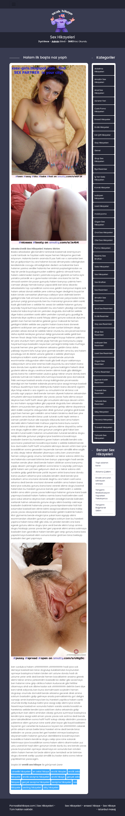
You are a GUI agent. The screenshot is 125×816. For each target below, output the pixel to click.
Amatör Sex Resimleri (100, 299)
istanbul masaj (107, 809)
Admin (55, 41)
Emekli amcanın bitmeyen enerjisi (103, 480)
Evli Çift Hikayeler (103, 135)
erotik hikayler (58, 771)
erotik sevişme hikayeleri (36, 776)
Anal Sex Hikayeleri (99, 91)
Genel (97, 150)
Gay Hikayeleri (102, 142)
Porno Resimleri (102, 372)
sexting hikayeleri (32, 787)
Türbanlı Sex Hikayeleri (100, 436)
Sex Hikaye (109, 805)
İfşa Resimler (101, 169)
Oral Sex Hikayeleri (104, 232)
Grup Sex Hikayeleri (99, 160)
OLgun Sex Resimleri (100, 362)
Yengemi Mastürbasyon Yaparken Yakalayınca (103, 494)
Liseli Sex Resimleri (104, 353)
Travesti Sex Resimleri (100, 392)
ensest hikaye (92, 805)
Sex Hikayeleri (101, 274)
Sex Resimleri (101, 290)
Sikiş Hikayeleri (102, 412)
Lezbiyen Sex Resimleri (101, 344)
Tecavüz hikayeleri (104, 419)
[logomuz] (62, 21)
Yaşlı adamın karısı (102, 464)
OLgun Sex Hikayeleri (100, 223)
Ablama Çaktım (103, 471)
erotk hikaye (58, 776)
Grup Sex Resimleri (99, 333)
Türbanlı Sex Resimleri (100, 402)
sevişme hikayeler (61, 782)
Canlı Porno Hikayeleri (100, 110)
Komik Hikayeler (102, 187)
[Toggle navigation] (13, 4)
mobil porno (101, 214)
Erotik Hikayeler (102, 127)
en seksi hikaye (41, 771)
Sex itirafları (100, 282)
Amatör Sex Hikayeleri (100, 81)
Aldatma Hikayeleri (99, 70)
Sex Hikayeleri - (74, 805)
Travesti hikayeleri (103, 427)
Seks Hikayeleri (102, 266)
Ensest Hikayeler (102, 119)
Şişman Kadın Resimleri (101, 381)
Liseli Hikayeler (102, 206)
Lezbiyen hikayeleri (99, 197)
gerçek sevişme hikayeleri (36, 782)
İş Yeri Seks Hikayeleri (100, 178)
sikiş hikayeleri (51, 787)
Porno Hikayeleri (103, 248)
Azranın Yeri (100, 101)
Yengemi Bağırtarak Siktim (101, 507)
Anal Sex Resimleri (103, 308)
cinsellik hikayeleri (21, 771)
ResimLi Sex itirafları (100, 257)
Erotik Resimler (102, 316)
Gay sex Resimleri (103, 324)
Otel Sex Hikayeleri (104, 240)
